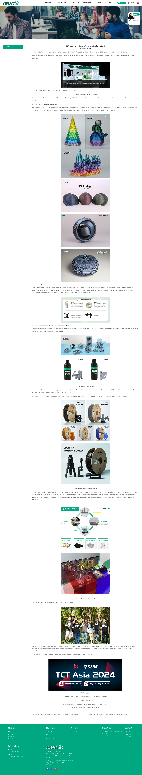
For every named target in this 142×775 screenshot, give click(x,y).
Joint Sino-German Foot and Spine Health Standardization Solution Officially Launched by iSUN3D (63, 714)
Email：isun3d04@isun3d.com (17, 755)
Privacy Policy (49, 765)
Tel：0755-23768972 (15, 750)
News (10, 37)
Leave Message (135, 20)
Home (5, 37)
